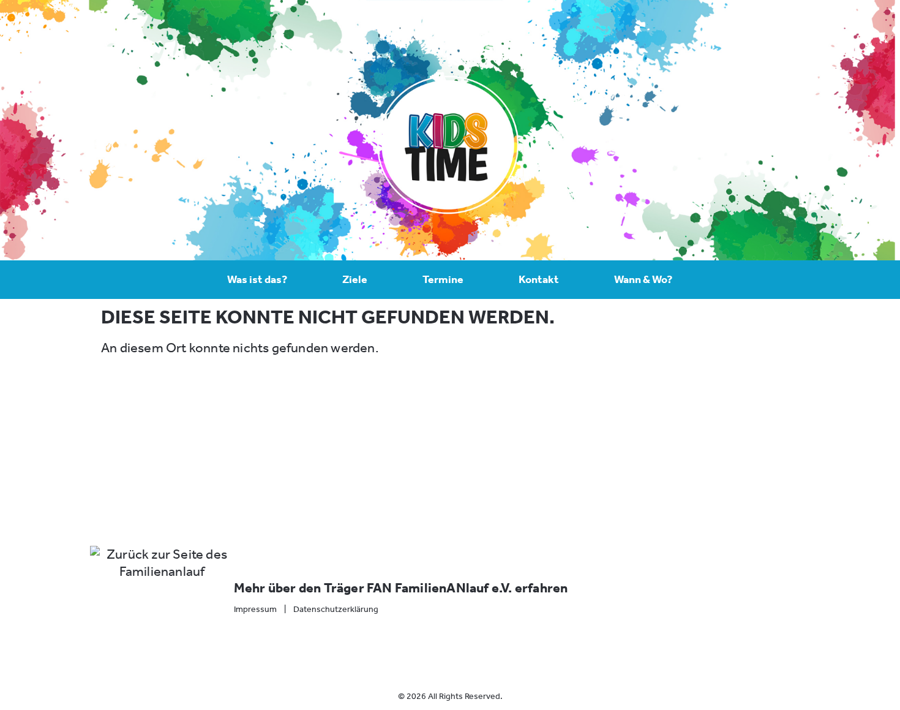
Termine (442, 279)
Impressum (255, 609)
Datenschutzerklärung (335, 609)
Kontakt (539, 279)
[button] (408, 451)
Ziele (354, 279)
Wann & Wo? (643, 279)
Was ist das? (257, 279)
